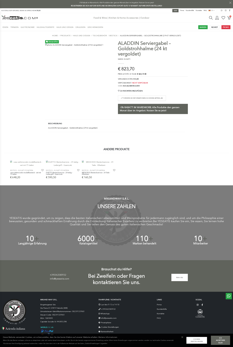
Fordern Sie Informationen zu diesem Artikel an (142, 98)
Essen (5, 27)
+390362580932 (58, 275)
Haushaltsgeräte (45, 27)
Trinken (14, 27)
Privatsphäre (106, 322)
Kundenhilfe (190, 10)
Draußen (80, 27)
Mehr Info (179, 277)
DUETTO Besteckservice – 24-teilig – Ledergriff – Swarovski (59, 173)
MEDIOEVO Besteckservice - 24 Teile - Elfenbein (96, 173)
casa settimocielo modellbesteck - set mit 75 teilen (25, 173)
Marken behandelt (144, 243)
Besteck (113, 35)
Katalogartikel (88, 243)
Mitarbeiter (200, 243)
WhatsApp (105, 314)
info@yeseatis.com (59, 278)
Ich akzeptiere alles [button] (220, 340)
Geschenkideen (95, 27)
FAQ (205, 10)
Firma (182, 10)
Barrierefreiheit (107, 331)
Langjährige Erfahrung (32, 243)
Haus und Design (64, 27)
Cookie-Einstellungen (110, 327)
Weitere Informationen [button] (107, 337)
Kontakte (199, 10)
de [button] (212, 10)
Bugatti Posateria (25, 170)
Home (55, 35)
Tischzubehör (100, 35)
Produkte (65, 35)
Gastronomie (27, 27)
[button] (182, 337)
